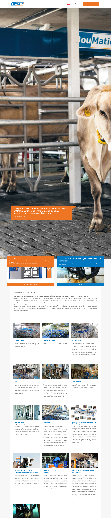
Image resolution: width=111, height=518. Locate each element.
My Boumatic (87, 4)
